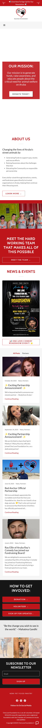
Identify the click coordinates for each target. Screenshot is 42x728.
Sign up (21, 681)
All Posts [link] (16, 353)
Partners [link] (25, 353)
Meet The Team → (21, 260)
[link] (21, 13)
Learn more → (14, 193)
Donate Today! (21, 94)
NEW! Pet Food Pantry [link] (21, 693)
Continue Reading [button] (11, 399)
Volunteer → (21, 606)
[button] (4, 25)
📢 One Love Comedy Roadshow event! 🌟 (21, 342)
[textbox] (21, 673)
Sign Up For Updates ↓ (21, 613)
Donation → (21, 599)
